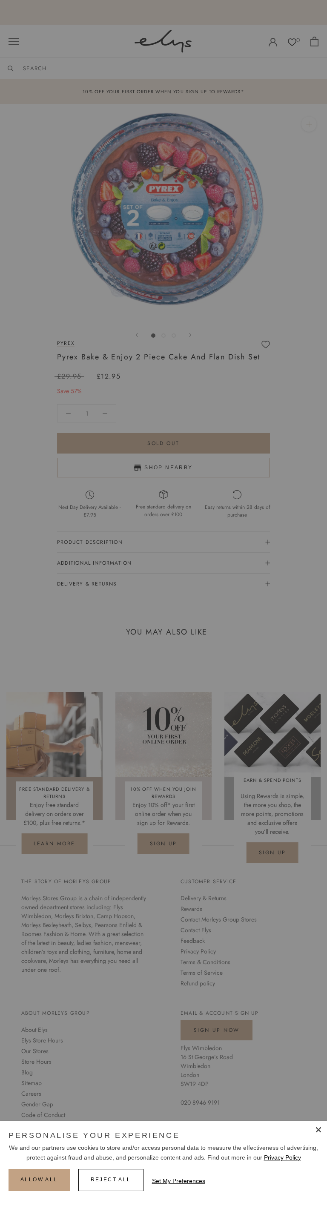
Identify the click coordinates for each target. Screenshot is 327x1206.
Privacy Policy (282, 1157)
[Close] (318, 1130)
